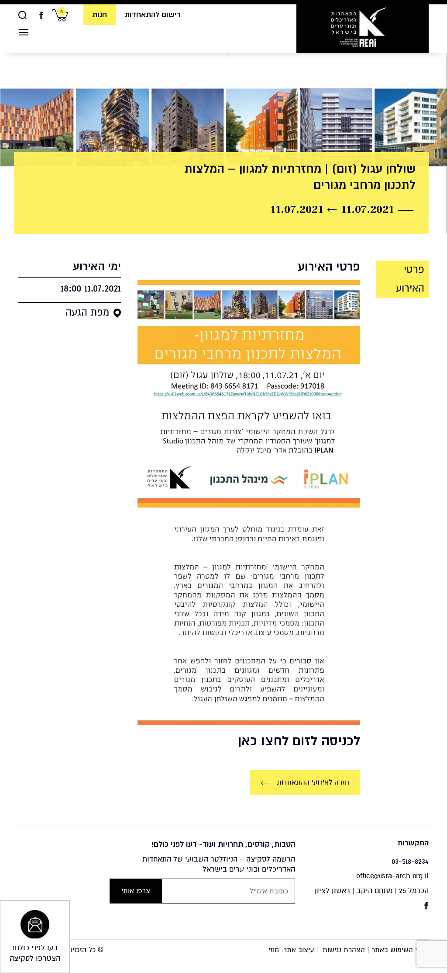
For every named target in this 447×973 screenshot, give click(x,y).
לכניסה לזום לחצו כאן (299, 741)
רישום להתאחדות (152, 14)
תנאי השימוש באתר (400, 949)
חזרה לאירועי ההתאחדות (312, 782)
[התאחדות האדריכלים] (358, 26)
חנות (99, 14)
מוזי (273, 949)
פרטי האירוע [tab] (410, 279)
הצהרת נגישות (344, 949)
